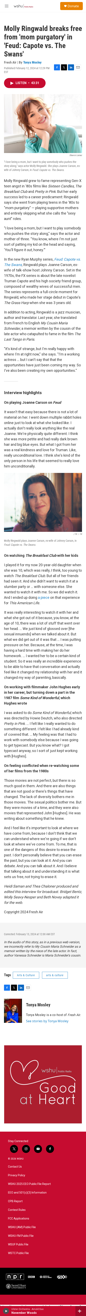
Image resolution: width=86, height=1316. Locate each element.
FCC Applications (18, 1218)
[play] (6, 1311)
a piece (43, 597)
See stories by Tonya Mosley (47, 1021)
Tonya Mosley (32, 62)
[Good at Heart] (43, 1084)
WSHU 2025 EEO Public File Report (29, 1184)
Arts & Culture (26, 975)
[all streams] (80, 1311)
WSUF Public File (18, 1244)
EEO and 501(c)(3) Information (27, 1192)
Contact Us (15, 1166)
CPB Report (15, 1201)
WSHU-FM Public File (21, 1235)
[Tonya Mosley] (13, 1011)
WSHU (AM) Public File (22, 1227)
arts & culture (55, 975)
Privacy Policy (16, 1175)
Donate (73, 6)
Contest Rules (17, 1209)
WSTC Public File (18, 1253)
